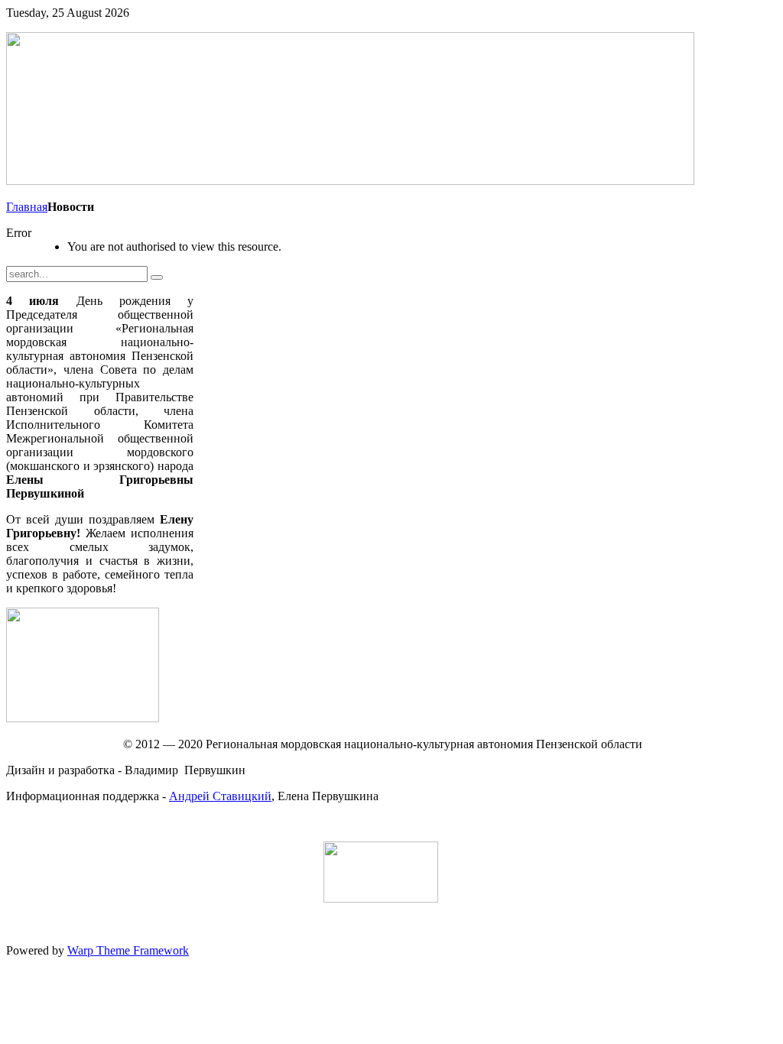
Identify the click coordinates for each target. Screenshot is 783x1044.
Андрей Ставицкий (220, 795)
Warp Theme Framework (128, 950)
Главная (26, 206)
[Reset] (157, 277)
